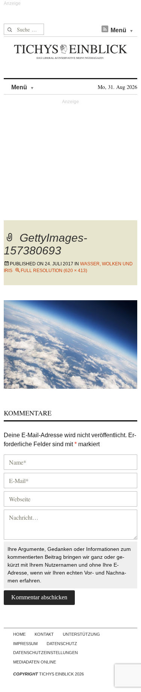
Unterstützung (81, 634)
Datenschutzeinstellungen (45, 652)
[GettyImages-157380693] (70, 344)
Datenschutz (62, 643)
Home (19, 634)
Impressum (25, 643)
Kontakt (44, 634)
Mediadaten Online (34, 662)
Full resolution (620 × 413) (54, 270)
